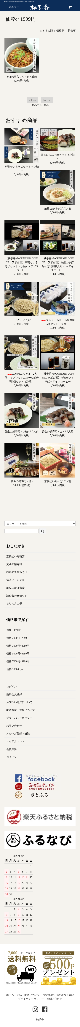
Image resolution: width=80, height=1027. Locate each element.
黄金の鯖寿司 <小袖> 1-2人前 (22, 431)
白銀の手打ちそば (16, 572)
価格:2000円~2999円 (17, 638)
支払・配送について (28, 995)
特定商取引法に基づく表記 (58, 995)
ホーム (10, 995)
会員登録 (11, 749)
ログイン (11, 686)
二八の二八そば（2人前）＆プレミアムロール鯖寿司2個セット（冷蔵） (22, 377)
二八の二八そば (22, 320)
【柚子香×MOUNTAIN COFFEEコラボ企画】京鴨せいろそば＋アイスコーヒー (57, 377)
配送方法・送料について (20, 710)
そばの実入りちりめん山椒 (21, 76)
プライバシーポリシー (19, 718)
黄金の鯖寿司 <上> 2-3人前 (57, 431)
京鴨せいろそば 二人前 (57, 481)
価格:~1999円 (14, 630)
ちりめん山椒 (14, 603)
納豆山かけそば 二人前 (57, 208)
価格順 (60, 30)
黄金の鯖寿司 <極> (22, 481)
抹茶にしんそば (15, 580)
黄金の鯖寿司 (14, 564)
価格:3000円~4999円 (17, 645)
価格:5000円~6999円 (17, 653)
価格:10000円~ (14, 669)
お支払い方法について (19, 702)
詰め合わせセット (16, 595)
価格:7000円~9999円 (17, 661)
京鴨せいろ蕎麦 (15, 556)
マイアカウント (15, 741)
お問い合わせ (14, 725)
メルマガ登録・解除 (18, 733)
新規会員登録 (14, 694)
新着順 (72, 30)
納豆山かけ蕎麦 (15, 587)
